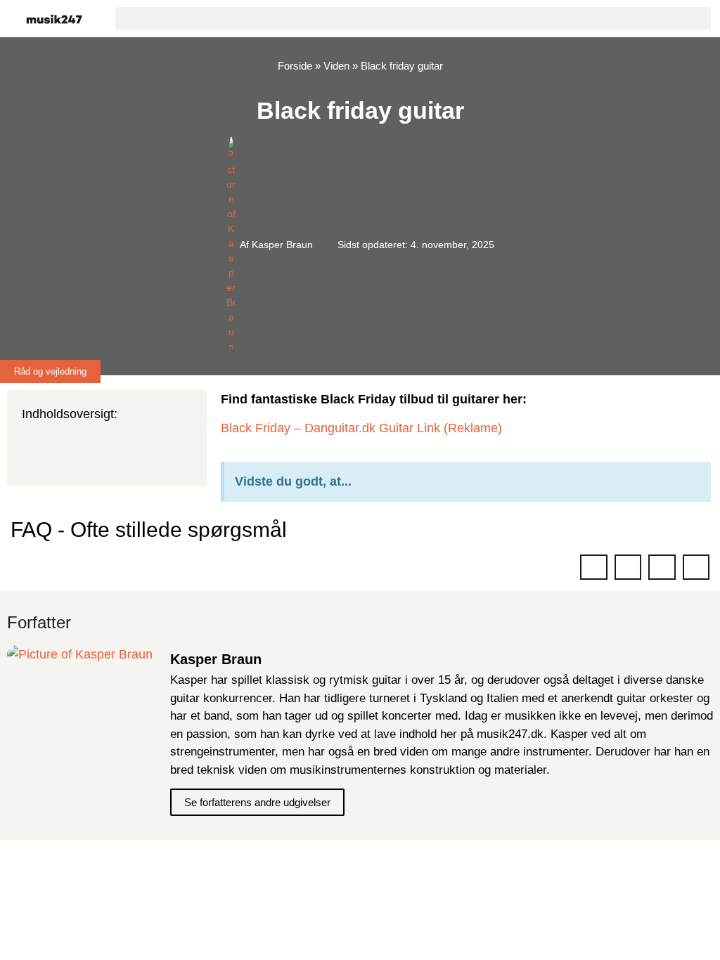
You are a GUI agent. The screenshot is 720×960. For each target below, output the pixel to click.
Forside (295, 66)
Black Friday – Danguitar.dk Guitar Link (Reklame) (361, 428)
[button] (413, 18)
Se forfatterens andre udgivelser (257, 802)
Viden (336, 66)
